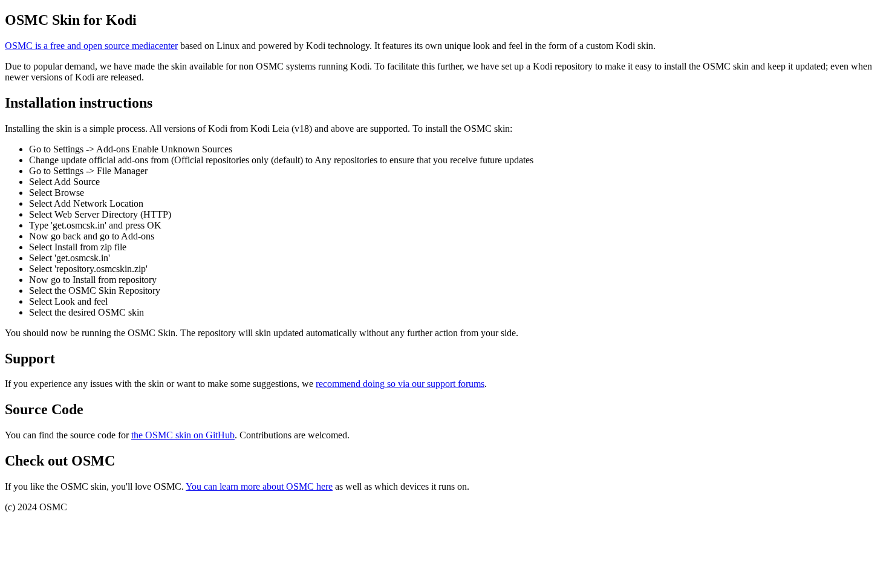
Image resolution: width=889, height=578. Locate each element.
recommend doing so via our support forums (400, 383)
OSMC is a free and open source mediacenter (91, 46)
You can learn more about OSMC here (259, 486)
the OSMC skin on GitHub (183, 435)
